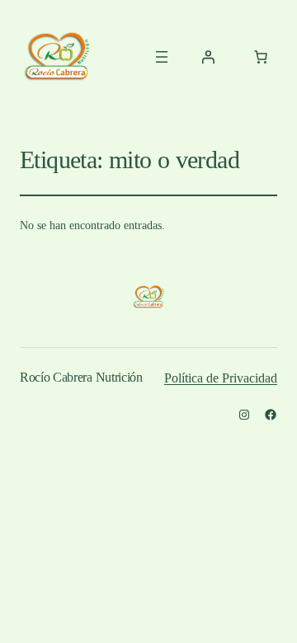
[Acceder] (207, 56)
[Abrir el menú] (162, 57)
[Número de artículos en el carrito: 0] (260, 56)
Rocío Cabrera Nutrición (81, 377)
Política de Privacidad (220, 378)
